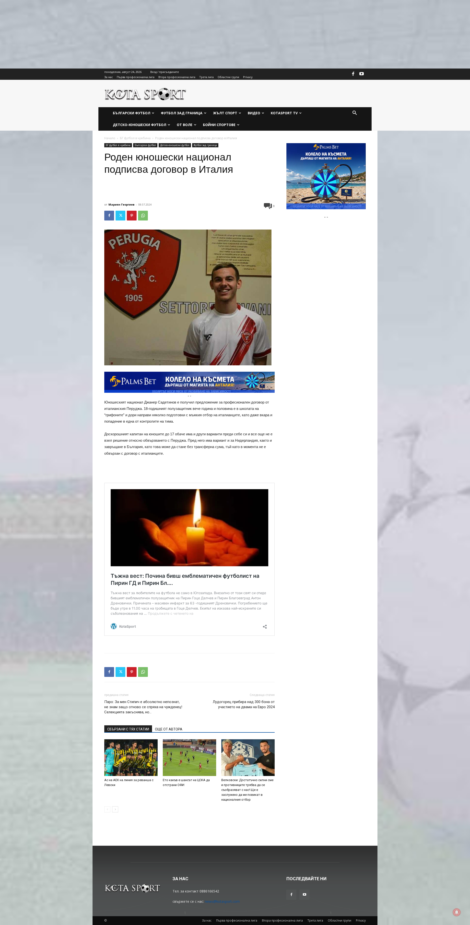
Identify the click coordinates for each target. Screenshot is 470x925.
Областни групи (339, 920)
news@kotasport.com (222, 901)
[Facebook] (353, 74)
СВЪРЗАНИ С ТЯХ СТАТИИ (128, 729)
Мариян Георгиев (121, 204)
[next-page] (115, 809)
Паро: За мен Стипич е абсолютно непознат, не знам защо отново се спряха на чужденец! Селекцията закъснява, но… (143, 707)
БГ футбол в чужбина (135, 138)
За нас (207, 920)
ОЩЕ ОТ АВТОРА (168, 729)
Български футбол (145, 145)
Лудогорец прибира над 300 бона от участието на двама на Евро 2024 (244, 704)
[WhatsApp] (143, 215)
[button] (355, 113)
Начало (109, 138)
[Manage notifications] (457, 912)
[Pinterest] (132, 215)
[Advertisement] (147, 34)
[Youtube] (361, 74)
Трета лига (315, 920)
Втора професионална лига (282, 920)
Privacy (361, 920)
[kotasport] (145, 93)
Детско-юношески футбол (174, 145)
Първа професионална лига (236, 920)
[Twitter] (120, 215)
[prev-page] (107, 809)
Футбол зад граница (205, 145)
